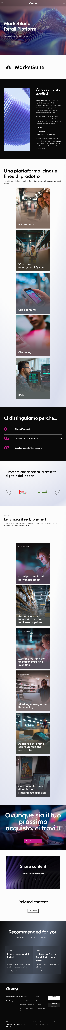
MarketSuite (33, 910)
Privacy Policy (42, 1023)
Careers (38, 1001)
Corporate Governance (27, 1005)
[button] (2, 3)
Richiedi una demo (32, 841)
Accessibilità (30, 1022)
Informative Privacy (49, 1023)
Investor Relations (54, 1005)
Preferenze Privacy (57, 1023)
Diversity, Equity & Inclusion (41, 1010)
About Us (23, 997)
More (38, 997)
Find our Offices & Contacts (13, 996)
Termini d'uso (23, 1023)
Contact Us (53, 998)
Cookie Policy (37, 1023)
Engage (38, 1005)
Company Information (26, 1001)
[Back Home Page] (33, 3)
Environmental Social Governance (26, 1010)
